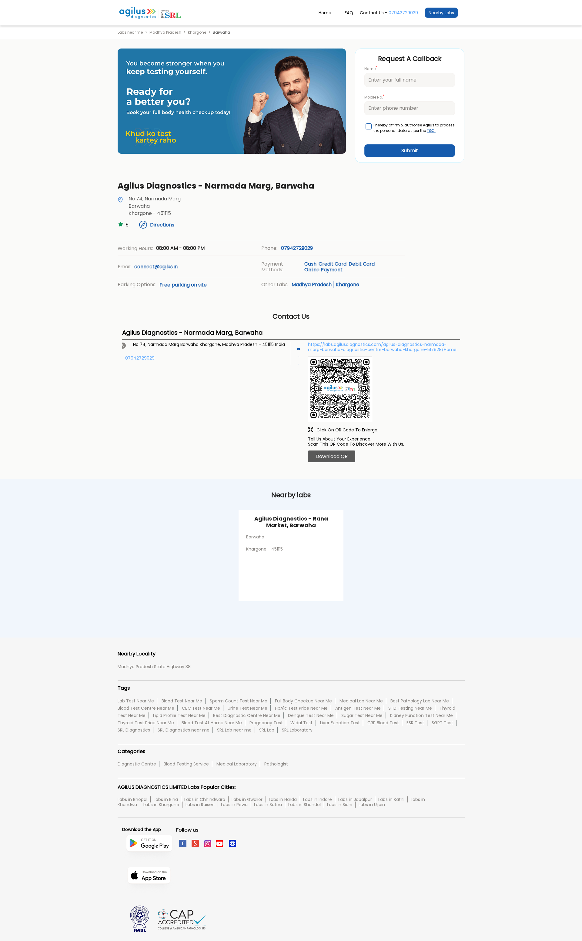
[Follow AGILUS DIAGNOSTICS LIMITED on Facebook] (182, 843)
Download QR (332, 456)
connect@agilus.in (156, 266)
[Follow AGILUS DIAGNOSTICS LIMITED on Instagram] (207, 843)
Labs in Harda (283, 799)
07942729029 (403, 13)
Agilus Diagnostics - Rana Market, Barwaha (291, 522)
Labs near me (130, 32)
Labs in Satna (268, 805)
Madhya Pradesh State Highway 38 (154, 667)
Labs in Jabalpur (355, 799)
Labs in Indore (317, 799)
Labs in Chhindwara (204, 799)
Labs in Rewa (234, 805)
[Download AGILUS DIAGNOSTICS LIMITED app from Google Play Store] (149, 864)
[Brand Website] (232, 843)
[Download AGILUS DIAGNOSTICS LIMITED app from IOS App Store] (149, 893)
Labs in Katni (391, 799)
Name (370, 68)
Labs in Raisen (200, 805)
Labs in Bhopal (132, 799)
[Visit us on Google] (194, 843)
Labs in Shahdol (304, 805)
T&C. (431, 130)
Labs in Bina (166, 799)
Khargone (197, 32)
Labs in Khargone (161, 805)
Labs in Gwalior (247, 799)
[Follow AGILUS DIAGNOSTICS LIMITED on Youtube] (219, 843)
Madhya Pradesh (165, 32)
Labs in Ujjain (372, 805)
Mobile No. (374, 96)
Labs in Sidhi (339, 805)
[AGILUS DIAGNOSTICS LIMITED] (150, 13)
